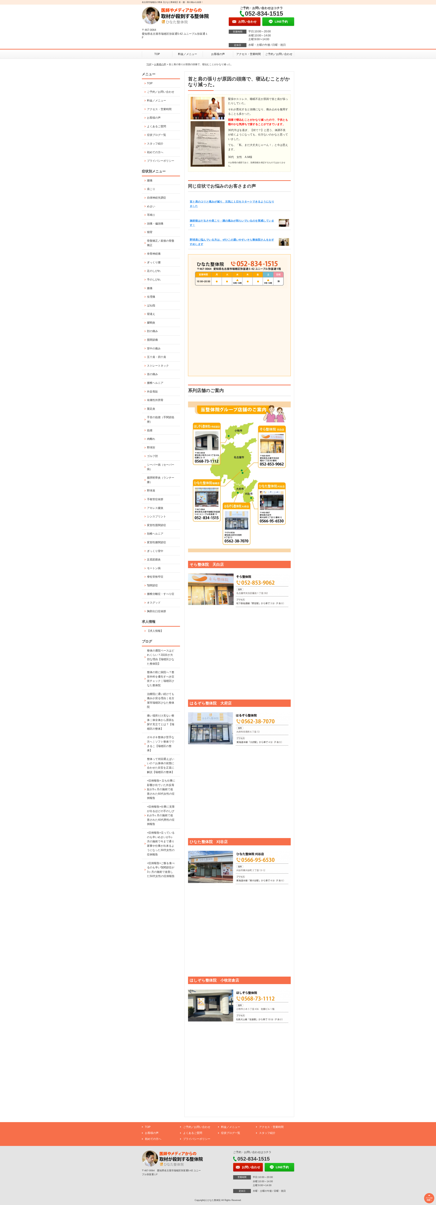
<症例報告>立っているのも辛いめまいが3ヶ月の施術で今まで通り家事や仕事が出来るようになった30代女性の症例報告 (161, 843)
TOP (157, 54)
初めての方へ (155, 152)
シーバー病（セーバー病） (160, 467)
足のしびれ (154, 270)
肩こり (151, 189)
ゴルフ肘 (152, 456)
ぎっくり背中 (155, 551)
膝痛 (149, 288)
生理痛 (151, 296)
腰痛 (149, 180)
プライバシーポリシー (160, 160)
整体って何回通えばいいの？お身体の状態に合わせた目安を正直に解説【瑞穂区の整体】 (160, 766)
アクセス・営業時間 (248, 54)
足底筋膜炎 (154, 559)
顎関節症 (152, 585)
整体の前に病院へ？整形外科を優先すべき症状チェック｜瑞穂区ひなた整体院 (160, 679)
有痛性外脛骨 (155, 400)
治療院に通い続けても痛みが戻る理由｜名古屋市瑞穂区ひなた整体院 (160, 701)
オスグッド (154, 602)
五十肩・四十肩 (156, 357)
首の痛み (152, 374)
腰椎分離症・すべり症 (160, 593)
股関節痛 (152, 339)
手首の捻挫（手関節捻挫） (160, 419)
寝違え (151, 313)
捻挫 (149, 430)
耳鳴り (151, 214)
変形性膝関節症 (156, 542)
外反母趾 (152, 391)
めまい (151, 206)
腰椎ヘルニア (155, 382)
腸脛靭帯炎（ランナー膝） (160, 480)
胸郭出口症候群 (156, 611)
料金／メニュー (187, 54)
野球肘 (151, 447)
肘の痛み (152, 331)
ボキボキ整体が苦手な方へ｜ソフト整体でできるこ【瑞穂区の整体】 (160, 744)
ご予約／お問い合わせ (278, 54)
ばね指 (151, 305)
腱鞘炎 (151, 322)
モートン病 (154, 568)
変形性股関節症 (156, 525)
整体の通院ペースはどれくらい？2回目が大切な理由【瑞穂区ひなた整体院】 (160, 657)
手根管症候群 (155, 499)
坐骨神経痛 (154, 253)
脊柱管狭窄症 (155, 576)
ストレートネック (158, 365)
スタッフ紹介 (155, 143)
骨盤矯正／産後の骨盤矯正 (160, 243)
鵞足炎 (151, 408)
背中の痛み (154, 348)
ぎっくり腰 (154, 262)
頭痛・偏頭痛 (155, 223)
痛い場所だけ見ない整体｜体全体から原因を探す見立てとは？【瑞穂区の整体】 (160, 722)
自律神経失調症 (156, 197)
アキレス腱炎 (155, 508)
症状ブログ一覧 (156, 134)
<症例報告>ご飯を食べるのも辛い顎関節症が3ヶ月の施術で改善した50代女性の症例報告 (161, 870)
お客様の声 (218, 54)
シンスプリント (156, 516)
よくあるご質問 (156, 126)
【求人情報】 (155, 630)
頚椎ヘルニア (155, 533)
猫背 (149, 232)
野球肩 (151, 490)
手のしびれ (154, 279)
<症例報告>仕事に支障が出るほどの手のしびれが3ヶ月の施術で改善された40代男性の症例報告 (161, 815)
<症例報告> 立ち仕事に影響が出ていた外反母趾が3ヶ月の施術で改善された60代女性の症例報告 (161, 789)
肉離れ (151, 438)
